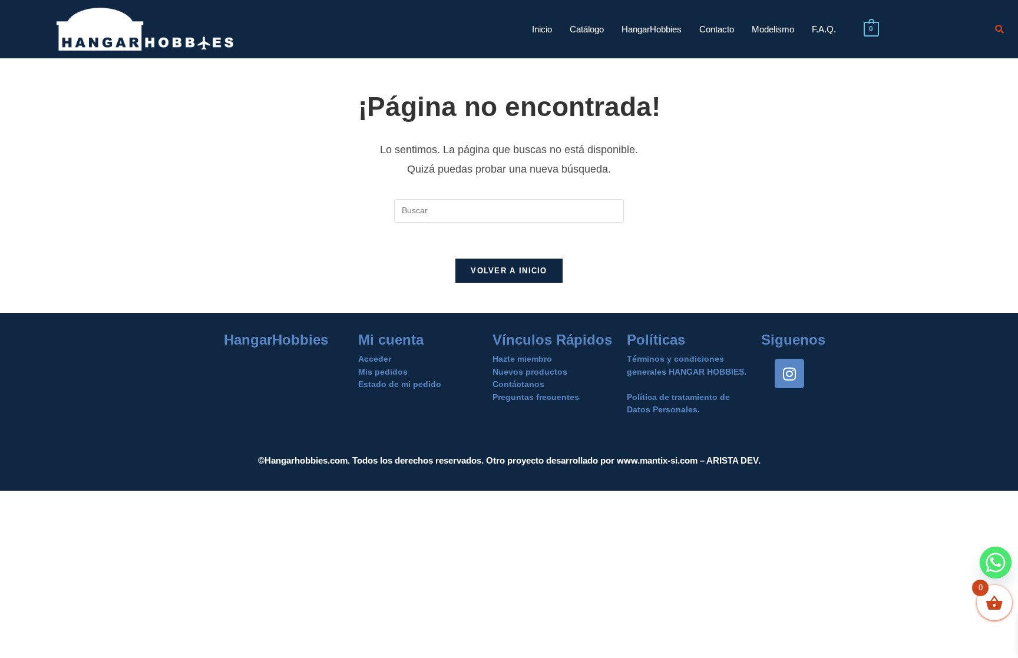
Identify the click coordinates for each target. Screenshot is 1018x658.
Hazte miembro (522, 358)
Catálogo (587, 29)
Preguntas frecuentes (536, 397)
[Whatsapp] (996, 562)
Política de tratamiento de (678, 397)
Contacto (716, 29)
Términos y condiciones (675, 358)
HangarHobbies (652, 29)
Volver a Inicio (509, 270)
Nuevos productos (530, 371)
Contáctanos (518, 384)
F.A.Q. (824, 29)
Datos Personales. (663, 409)
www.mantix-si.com (657, 460)
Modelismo (773, 29)
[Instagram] (789, 373)
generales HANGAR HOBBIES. (686, 371)
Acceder (374, 358)
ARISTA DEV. (733, 460)
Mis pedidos (383, 371)
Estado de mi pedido (399, 384)
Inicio (542, 29)
